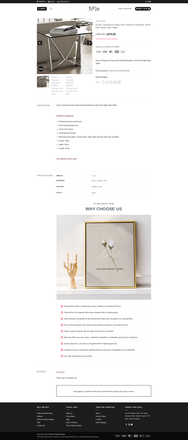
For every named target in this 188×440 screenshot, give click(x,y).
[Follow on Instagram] (148, 1)
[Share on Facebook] (103, 82)
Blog (67, 419)
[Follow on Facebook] (146, 1)
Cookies (99, 419)
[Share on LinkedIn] (119, 82)
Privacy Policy (101, 416)
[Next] (89, 43)
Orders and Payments (45, 413)
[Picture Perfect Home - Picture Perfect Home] (94, 8)
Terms (98, 413)
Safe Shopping (101, 422)
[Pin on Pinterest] (115, 82)
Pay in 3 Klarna (71, 422)
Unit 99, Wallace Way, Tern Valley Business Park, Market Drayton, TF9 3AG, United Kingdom (137, 416)
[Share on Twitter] (107, 82)
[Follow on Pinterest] (150, 1)
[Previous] (40, 43)
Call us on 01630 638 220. (119, 71)
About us (69, 413)
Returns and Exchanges (45, 419)
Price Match (70, 416)
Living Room (100, 21)
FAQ (38, 422)
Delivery (40, 416)
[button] (42, 9)
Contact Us (41, 425)
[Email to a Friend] (111, 82)
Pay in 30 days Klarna (74, 425)
